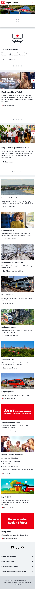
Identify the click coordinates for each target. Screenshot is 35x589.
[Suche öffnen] (32, 2)
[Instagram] (17, 547)
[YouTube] (22, 547)
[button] (17, 556)
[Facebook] (12, 547)
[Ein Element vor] (33, 38)
